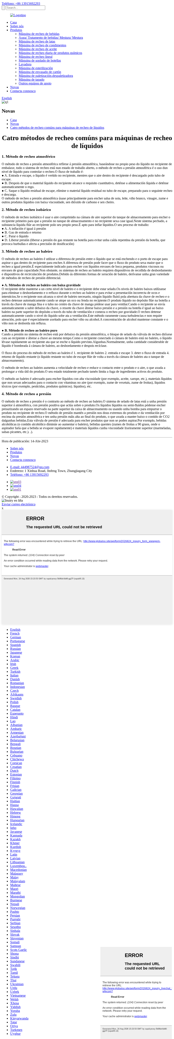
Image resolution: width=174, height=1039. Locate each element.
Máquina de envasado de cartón (40, 72)
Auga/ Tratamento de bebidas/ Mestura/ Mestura (51, 37)
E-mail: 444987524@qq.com (29, 467)
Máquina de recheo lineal (35, 56)
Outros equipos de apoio (35, 83)
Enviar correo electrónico (18, 504)
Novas (14, 87)
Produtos (16, 30)
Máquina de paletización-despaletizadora (46, 75)
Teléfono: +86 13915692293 (21, 3)
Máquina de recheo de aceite (38, 49)
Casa (13, 22)
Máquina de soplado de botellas (40, 60)
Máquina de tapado (31, 79)
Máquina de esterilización (36, 68)
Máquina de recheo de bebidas (39, 34)
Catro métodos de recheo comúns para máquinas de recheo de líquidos (57, 127)
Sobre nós (17, 26)
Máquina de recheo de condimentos (42, 45)
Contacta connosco (23, 91)
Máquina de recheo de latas (37, 41)
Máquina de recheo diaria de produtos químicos (50, 53)
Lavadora (25, 64)
